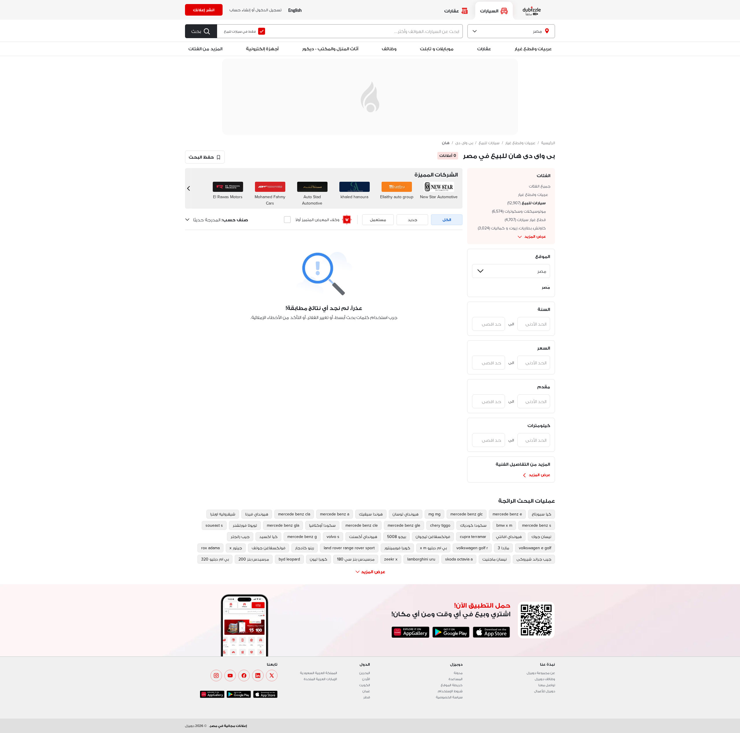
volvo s (333, 536)
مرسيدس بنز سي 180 (355, 559)
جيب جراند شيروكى (534, 559)
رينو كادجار (304, 548)
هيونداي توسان (406, 514)
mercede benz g (302, 536)
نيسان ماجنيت (494, 559)
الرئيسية (548, 143)
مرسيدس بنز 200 (253, 559)
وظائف (389, 48)
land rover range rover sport (349, 548)
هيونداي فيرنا (256, 514)
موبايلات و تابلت (437, 48)
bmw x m (504, 525)
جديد (412, 219)
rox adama (210, 548)
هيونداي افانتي (509, 536)
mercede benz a (334, 514)
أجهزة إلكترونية (262, 48)
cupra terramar (473, 536)
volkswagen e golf (535, 548)
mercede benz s (536, 525)
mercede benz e (507, 514)
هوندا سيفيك (371, 514)
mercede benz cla (294, 514)
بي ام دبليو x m (433, 548)
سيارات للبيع (489, 143)
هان (445, 143)
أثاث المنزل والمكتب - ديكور (330, 48)
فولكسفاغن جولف (268, 548)
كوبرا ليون (318, 559)
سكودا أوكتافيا (322, 525)
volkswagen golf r (472, 548)
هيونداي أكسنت (363, 536)
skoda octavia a (459, 559)
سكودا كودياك (473, 525)
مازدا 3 (503, 548)
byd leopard (289, 559)
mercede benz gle (404, 525)
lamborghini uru (421, 559)
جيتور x (236, 548)
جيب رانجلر (240, 536)
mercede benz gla (283, 525)
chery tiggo (440, 525)
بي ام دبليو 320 (215, 559)
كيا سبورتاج (541, 514)
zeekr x (390, 559)
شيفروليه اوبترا (222, 514)
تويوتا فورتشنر (245, 525)
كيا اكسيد (268, 536)
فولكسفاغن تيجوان (433, 536)
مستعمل (378, 219)
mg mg (434, 514)
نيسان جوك (541, 536)
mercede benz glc (466, 514)
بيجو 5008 (396, 536)
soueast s (214, 525)
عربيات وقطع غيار (533, 48)
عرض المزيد (535, 236)
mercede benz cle (361, 525)
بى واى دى (464, 143)
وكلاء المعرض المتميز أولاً (317, 219)
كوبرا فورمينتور (397, 548)
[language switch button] (294, 10)
